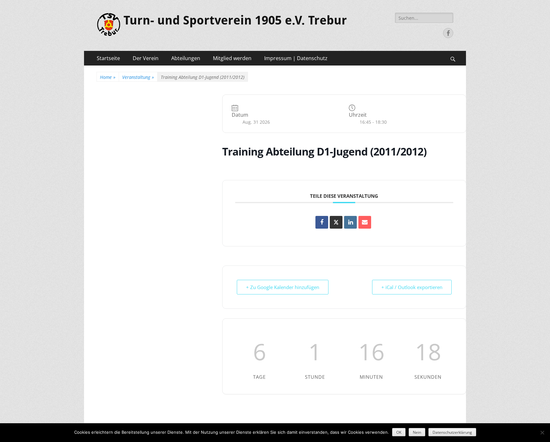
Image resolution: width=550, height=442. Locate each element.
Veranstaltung (138, 77)
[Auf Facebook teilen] (321, 222)
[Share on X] (336, 222)
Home (108, 77)
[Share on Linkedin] (350, 222)
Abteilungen (185, 58)
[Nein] (542, 432)
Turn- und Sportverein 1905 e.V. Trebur (235, 20)
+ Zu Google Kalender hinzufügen (282, 287)
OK (398, 432)
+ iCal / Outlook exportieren (411, 287)
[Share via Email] (364, 222)
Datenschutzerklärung (452, 432)
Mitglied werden (232, 58)
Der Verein (146, 58)
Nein (417, 432)
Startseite (108, 58)
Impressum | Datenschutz (296, 58)
